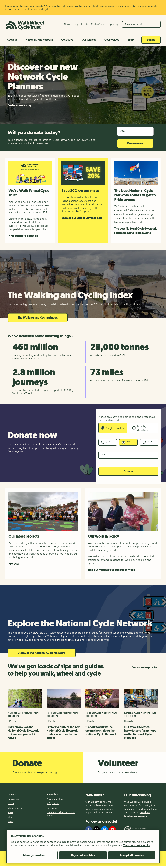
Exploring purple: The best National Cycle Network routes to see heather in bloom (63, 732)
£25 (129, 442)
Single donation (115, 428)
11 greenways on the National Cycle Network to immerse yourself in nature (23, 732)
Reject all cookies (83, 855)
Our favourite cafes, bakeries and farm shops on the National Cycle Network (140, 732)
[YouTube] (112, 829)
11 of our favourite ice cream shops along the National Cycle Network (101, 730)
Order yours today (20, 105)
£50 (150, 442)
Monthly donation (142, 427)
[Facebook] (88, 829)
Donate (128, 471)
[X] (96, 829)
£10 (108, 442)
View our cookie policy (136, 845)
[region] (83, 848)
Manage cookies (34, 855)
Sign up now (92, 801)
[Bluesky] (104, 829)
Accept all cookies (131, 855)
